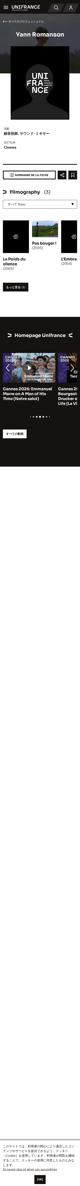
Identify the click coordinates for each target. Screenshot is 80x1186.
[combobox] (40, 204)
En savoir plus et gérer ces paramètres (30, 1169)
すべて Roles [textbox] (17, 204)
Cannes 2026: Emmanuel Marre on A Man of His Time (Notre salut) (27, 394)
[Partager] (62, 175)
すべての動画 (14, 434)
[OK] (40, 1179)
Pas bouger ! (44, 243)
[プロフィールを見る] (71, 8)
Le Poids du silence (14, 261)
